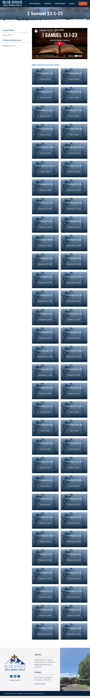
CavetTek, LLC (40, 693)
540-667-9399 (39, 684)
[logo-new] (15, 655)
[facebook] (11, 676)
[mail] (18, 676)
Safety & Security (15, 680)
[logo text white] (12, 1)
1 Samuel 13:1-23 (9, 46)
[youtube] (15, 676)
